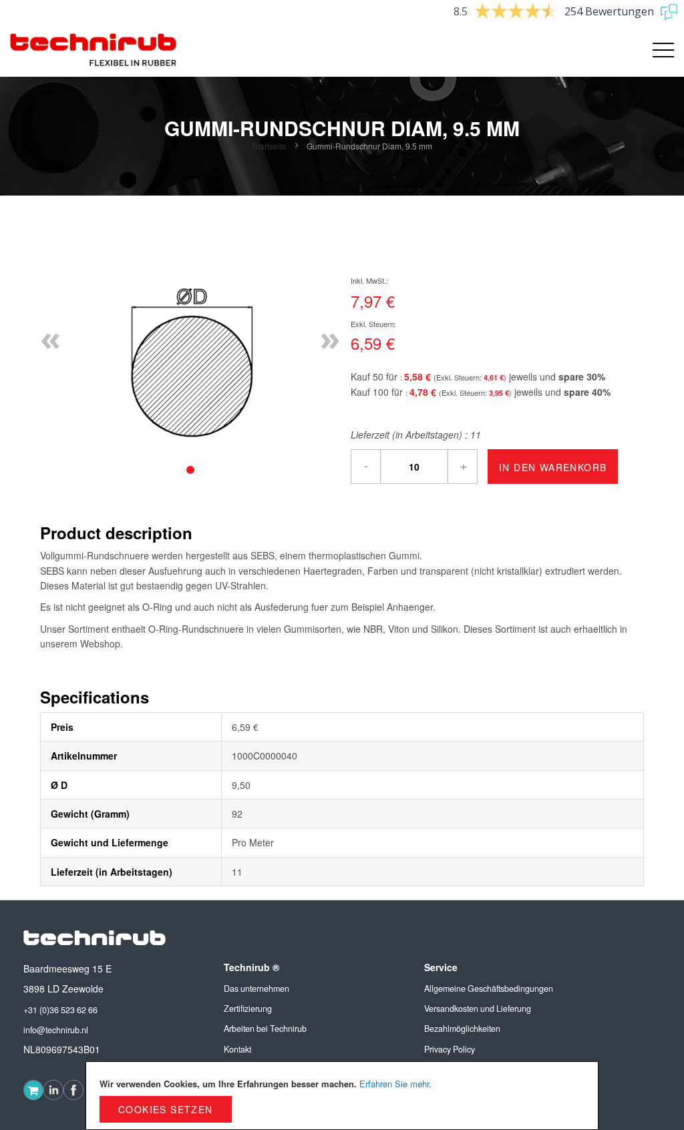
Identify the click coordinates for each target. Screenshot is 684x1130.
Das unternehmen (256, 988)
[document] (342, 1096)
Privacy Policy (449, 1049)
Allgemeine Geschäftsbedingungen (488, 988)
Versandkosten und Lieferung (477, 1009)
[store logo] (93, 50)
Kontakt (237, 1049)
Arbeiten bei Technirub (265, 1029)
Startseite (269, 146)
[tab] (190, 470)
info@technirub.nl (55, 1030)
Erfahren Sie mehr (394, 1083)
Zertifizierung (248, 1009)
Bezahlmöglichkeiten (462, 1029)
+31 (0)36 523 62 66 (60, 1010)
